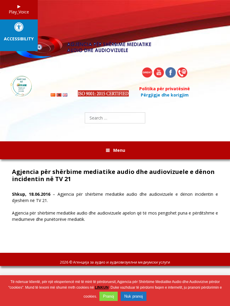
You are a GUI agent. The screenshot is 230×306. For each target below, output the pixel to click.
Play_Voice (19, 12)
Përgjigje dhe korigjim (165, 95)
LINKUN (102, 287)
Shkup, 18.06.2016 (31, 194)
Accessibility (19, 39)
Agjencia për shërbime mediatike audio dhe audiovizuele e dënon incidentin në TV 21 (113, 175)
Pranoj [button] (108, 296)
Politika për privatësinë (164, 88)
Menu (119, 150)
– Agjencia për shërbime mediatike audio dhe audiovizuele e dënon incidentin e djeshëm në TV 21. (115, 197)
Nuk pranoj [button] (133, 296)
